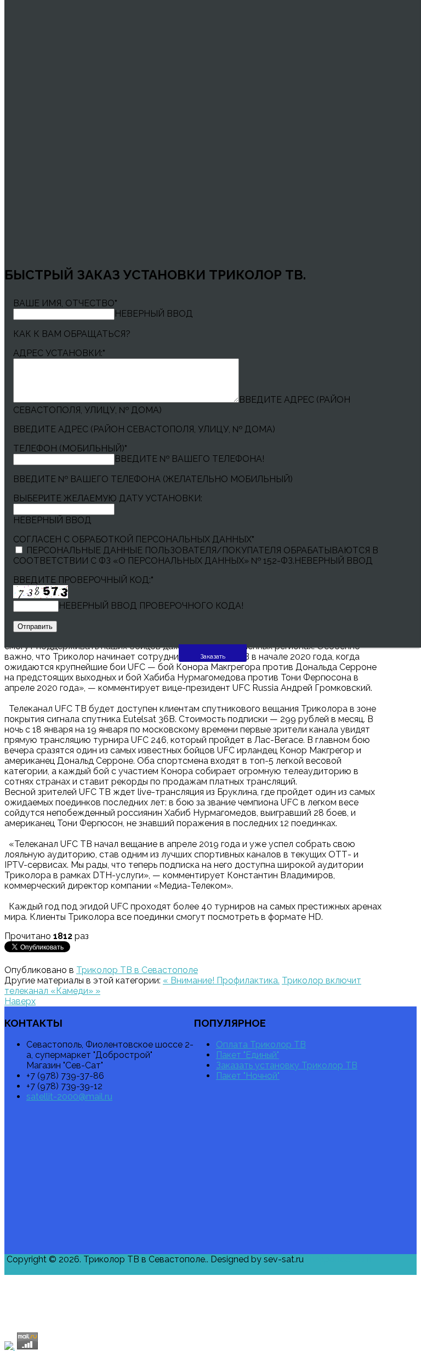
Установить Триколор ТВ (146, 1284)
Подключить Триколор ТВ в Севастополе (58, 1284)
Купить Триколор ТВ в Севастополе (285, 1294)
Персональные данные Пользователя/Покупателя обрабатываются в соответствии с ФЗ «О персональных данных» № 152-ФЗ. (195, 555)
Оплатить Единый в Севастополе (193, 1294)
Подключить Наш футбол (379, 1315)
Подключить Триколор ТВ (112, 1294)
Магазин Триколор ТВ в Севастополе (53, 1315)
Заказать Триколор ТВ (33, 1305)
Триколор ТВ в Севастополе (137, 970)
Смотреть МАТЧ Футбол (36, 1326)
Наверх (20, 1001)
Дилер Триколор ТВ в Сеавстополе (111, 1305)
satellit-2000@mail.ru (69, 1096)
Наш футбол (251, 1315)
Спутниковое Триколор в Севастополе (264, 1305)
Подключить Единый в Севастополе (363, 1305)
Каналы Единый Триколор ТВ (144, 1315)
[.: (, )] (9, 1346)
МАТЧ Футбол (59, 1294)
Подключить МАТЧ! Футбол (315, 1284)
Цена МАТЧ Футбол (186, 1305)
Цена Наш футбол (209, 1315)
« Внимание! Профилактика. (221, 980)
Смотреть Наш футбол (364, 1294)
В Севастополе (90, 1326)
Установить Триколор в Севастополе (229, 1284)
